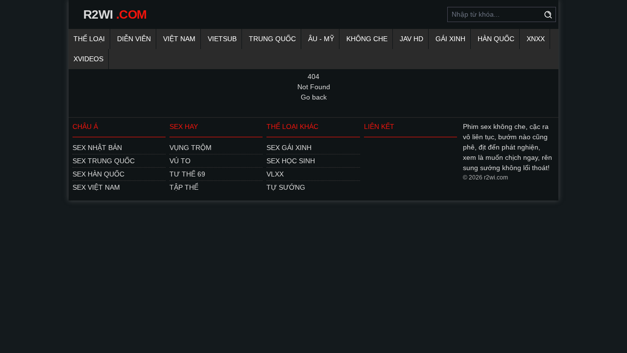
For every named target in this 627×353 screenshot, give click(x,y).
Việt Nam (179, 39)
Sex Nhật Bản (97, 147)
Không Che (366, 39)
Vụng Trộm (190, 147)
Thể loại (89, 39)
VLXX (275, 174)
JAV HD (411, 39)
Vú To (180, 161)
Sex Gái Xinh (289, 147)
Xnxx (536, 39)
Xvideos (88, 59)
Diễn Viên (134, 39)
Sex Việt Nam (96, 187)
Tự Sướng (285, 187)
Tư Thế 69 (187, 174)
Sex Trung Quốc (103, 161)
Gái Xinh (450, 39)
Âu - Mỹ (321, 39)
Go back (314, 97)
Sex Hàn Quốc (98, 174)
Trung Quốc (272, 39)
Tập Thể (183, 187)
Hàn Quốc (496, 39)
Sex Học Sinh (290, 161)
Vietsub (222, 39)
